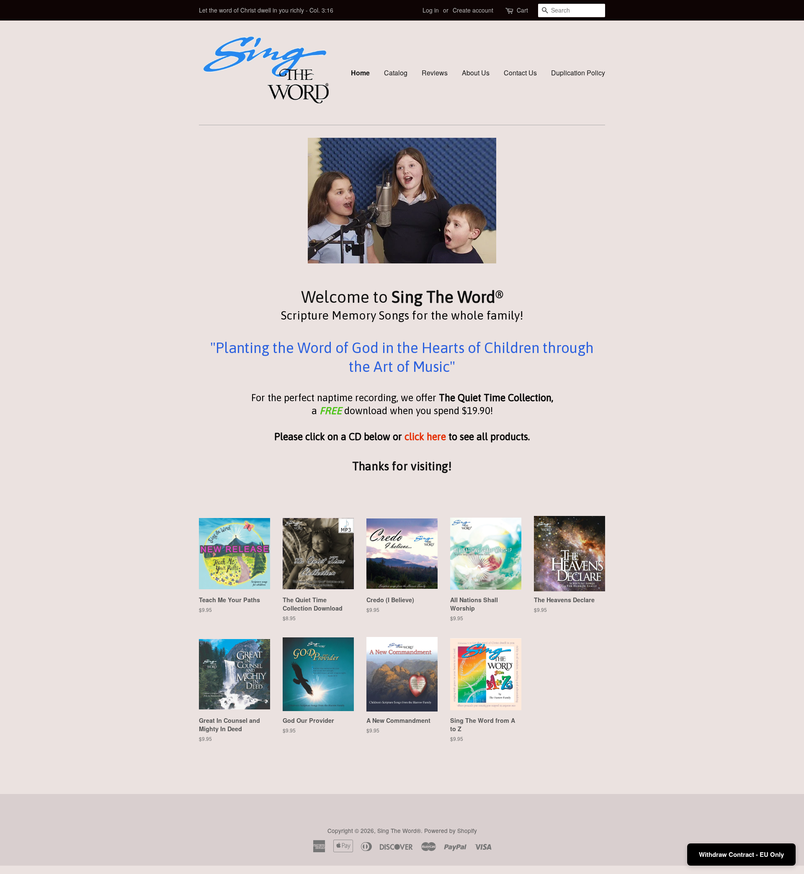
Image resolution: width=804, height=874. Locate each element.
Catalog (395, 72)
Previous (216, 200)
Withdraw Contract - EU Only (741, 854)
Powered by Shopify (450, 830)
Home (360, 72)
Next (587, 200)
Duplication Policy (578, 72)
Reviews (435, 72)
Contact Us (520, 72)
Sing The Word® (399, 830)
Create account (473, 10)
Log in (431, 10)
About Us (476, 72)
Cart (522, 10)
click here (425, 436)
